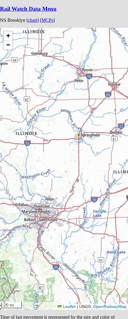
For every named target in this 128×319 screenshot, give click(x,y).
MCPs (47, 20)
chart (32, 20)
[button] (113, 135)
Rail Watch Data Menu (28, 9)
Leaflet (69, 306)
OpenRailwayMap (110, 306)
